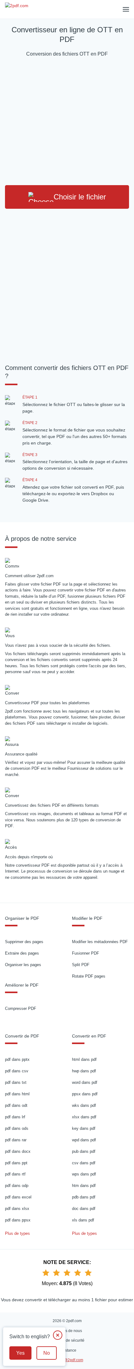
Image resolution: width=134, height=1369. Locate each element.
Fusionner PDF (85, 953)
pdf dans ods (16, 1128)
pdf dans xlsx (17, 1208)
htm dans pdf (84, 1185)
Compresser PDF (20, 1008)
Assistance (67, 1350)
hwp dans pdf (84, 1071)
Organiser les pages (23, 964)
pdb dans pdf (83, 1197)
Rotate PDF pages (88, 976)
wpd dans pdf (84, 1140)
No (46, 1353)
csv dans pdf (83, 1163)
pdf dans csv (16, 1071)
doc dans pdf (83, 1208)
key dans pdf (83, 1128)
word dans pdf (84, 1082)
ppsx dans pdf (85, 1094)
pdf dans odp (16, 1185)
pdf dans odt (16, 1105)
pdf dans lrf (15, 1117)
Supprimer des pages (24, 941)
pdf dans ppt (16, 1163)
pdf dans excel (18, 1197)
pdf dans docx (18, 1151)
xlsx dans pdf (84, 1117)
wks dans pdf (84, 1105)
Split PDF (80, 964)
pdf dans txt (15, 1082)
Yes (20, 1353)
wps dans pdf (84, 1174)
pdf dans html (17, 1094)
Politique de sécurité (67, 1340)
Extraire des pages (22, 953)
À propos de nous (67, 1331)
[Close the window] (57, 1335)
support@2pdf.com (67, 1360)
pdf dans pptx (17, 1059)
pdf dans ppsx (18, 1220)
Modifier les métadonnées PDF (100, 941)
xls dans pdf (83, 1220)
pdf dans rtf (15, 1174)
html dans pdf (84, 1059)
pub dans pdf (83, 1151)
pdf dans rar (15, 1140)
